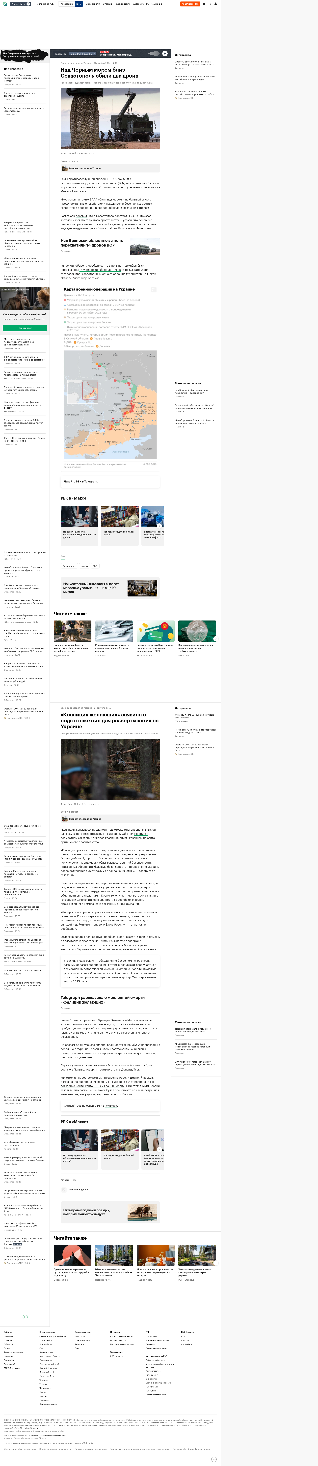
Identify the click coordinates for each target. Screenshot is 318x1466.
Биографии (9, 1360)
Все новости (12, 69)
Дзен (77, 1348)
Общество (9, 84)
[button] (204, 4)
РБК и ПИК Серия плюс (15, 378)
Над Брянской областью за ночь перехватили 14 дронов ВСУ (92, 243)
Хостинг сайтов (153, 1370)
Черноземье (45, 1387)
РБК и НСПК (9, 558)
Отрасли (8, 684)
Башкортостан (46, 1352)
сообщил (143, 224)
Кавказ (42, 1391)
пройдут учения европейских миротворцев (90, 1028)
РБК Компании (10, 411)
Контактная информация (157, 1340)
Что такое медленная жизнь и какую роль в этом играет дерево (194, 1272)
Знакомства (151, 1378)
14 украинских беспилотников (100, 269)
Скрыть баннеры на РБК (121, 1336)
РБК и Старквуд (186, 1279)
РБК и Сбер (184, 655)
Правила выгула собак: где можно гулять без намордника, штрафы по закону (71, 648)
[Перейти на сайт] (25, 56)
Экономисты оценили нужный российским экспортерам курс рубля (194, 92)
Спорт (7, 99)
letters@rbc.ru (31, 1427)
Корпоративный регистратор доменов (160, 1365)
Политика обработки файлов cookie (191, 1448)
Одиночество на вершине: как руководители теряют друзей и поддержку (71, 1272)
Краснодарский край (49, 1364)
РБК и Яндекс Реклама (14, 231)
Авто (6, 639)
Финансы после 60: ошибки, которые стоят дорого (194, 716)
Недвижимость (61, 655)
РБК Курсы (151, 1390)
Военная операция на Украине (76, 62)
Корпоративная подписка (122, 1344)
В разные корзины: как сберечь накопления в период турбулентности (196, 648)
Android (185, 1340)
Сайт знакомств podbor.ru (158, 1382)
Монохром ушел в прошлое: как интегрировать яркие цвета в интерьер (155, 1272)
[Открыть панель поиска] (210, 4)
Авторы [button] (65, 1179)
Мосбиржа (33, 1435)
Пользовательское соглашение (90, 1448)
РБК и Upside (10, 832)
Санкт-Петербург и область (52, 1336)
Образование (61, 1279)
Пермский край (46, 1372)
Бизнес (7, 1348)
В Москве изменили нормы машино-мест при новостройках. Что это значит (114, 1272)
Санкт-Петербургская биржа (52, 1435)
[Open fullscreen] (154, 289)
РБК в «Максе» (74, 498)
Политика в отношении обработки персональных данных (139, 1448)
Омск (42, 1348)
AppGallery (186, 1344)
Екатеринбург (46, 1340)
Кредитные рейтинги (14, 1214)
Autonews (179, 67)
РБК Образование (12, 1368)
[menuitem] (45, 4)
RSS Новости (116, 1356)
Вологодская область (49, 1356)
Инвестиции (10, 1229)
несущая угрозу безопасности (101, 1094)
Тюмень (43, 1383)
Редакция (150, 1344)
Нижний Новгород (48, 1368)
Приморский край (48, 1403)
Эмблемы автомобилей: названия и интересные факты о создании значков (195, 63)
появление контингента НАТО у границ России (93, 1085)
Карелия (43, 1395)
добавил (81, 215)
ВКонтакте (80, 1336)
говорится (141, 833)
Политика (8, 267)
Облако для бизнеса (155, 1360)
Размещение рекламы (156, 1348)
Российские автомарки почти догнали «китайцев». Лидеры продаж (195, 78)
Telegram (90, 481)
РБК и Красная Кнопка (14, 961)
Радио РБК (17, 4)
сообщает (118, 187)
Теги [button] (63, 556)
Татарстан (44, 1380)
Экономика (9, 1340)
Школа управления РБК (157, 1394)
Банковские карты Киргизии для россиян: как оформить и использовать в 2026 (155, 648)
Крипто (7, 1148)
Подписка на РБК (118, 1340)
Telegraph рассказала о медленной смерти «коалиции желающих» (103, 1000)
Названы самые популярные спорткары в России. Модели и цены (195, 731)
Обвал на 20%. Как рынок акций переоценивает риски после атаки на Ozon (194, 747)
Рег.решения (152, 1374)
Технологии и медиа (13, 1352)
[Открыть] (24, 4)
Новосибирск (45, 1344)
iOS (183, 1336)
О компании (151, 1336)
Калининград (45, 1360)
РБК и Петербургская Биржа (17, 621)
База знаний (9, 1364)
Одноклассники (82, 1340)
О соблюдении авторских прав (55, 1448)
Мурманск (44, 1399)
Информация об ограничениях (20, 1448)
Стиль (7, 1196)
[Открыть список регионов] (204, 4)
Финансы (8, 1356)
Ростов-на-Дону (46, 1376)
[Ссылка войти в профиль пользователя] (215, 3)
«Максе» (111, 1105)
